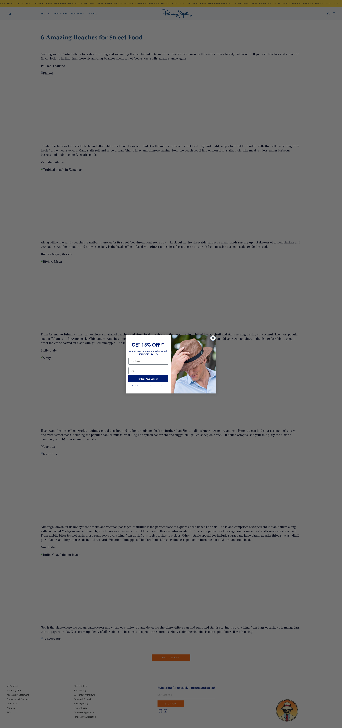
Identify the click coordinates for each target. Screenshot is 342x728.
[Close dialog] (213, 338)
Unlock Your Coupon (148, 378)
